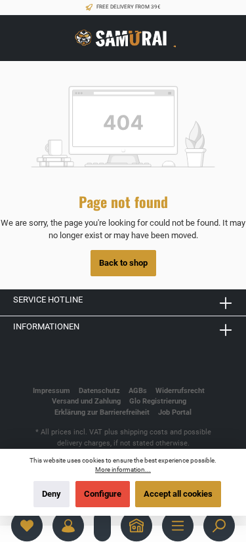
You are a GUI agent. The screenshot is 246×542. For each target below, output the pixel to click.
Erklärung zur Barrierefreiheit (102, 412)
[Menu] (178, 525)
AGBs (138, 390)
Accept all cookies (178, 494)
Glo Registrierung (157, 401)
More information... (123, 469)
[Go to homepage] (123, 38)
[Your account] (68, 525)
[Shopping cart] (102, 525)
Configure (102, 494)
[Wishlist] (27, 525)
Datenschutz (99, 390)
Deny (51, 494)
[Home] (136, 525)
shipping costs (144, 432)
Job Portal (175, 412)
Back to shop (123, 263)
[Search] (219, 525)
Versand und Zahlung (86, 401)
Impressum (51, 390)
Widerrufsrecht (180, 390)
